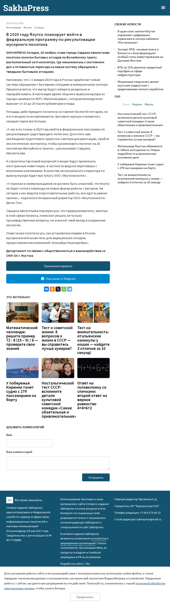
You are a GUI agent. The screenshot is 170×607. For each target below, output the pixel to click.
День (126, 104)
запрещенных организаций (78, 543)
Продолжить (85, 597)
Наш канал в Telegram (60, 279)
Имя (9, 435)
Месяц (149, 104)
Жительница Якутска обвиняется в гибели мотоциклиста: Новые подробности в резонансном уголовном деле (140, 151)
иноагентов (98, 538)
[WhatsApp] (63, 289)
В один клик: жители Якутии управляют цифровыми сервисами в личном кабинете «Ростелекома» (138, 36)
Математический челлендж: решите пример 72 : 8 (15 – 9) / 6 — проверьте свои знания (22, 338)
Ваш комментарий (19, 452)
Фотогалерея (13, 27)
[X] (58, 289)
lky (87, 564)
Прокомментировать (58, 266)
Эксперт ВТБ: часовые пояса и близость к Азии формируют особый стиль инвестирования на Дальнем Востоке (140, 54)
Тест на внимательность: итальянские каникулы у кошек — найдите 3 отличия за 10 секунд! (93, 340)
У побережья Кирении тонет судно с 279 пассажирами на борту (21, 391)
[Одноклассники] (52, 289)
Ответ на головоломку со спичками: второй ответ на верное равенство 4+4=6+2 (92, 395)
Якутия (28, 27)
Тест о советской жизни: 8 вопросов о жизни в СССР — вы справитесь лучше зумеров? (57, 338)
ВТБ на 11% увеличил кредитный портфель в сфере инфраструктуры (140, 71)
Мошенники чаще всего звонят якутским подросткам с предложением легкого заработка (140, 85)
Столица (39, 27)
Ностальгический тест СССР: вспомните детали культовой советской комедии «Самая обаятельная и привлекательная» (59, 400)
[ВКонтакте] (46, 289)
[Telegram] (69, 289)
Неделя (137, 104)
